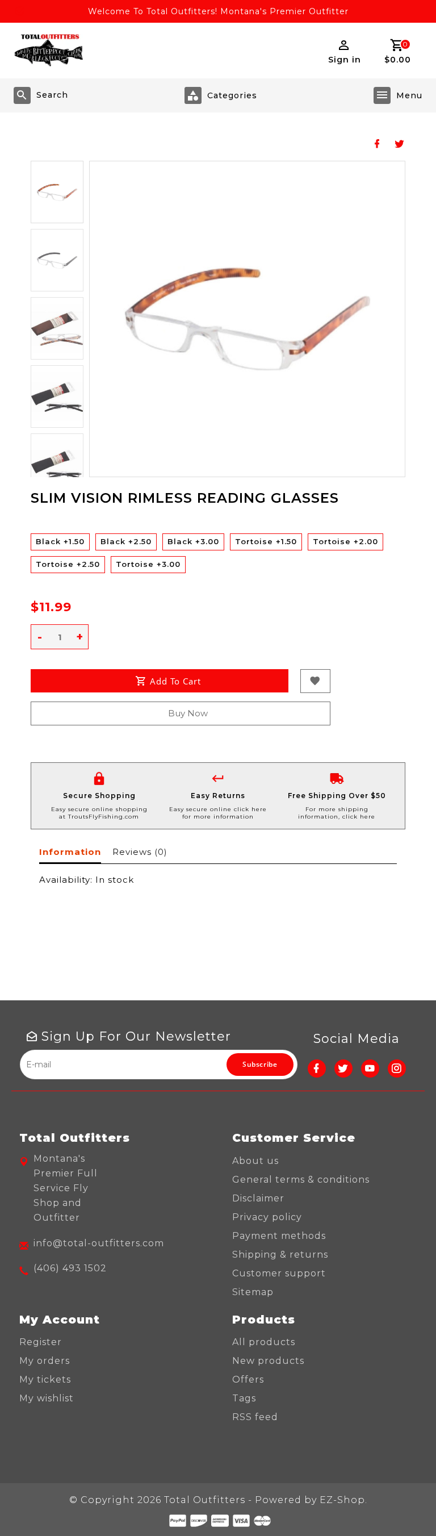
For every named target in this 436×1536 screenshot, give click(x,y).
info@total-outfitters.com (98, 1243)
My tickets (45, 1379)
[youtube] (370, 1068)
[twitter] (343, 1068)
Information (70, 851)
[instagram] (397, 1068)
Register (40, 1342)
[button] (57, 192)
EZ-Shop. (343, 1500)
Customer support (279, 1273)
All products (263, 1342)
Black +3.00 (193, 541)
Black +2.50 (126, 541)
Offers (248, 1379)
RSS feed (255, 1417)
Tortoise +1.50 (266, 541)
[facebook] (317, 1068)
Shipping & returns (280, 1254)
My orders (44, 1360)
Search (52, 95)
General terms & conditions (301, 1179)
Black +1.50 (60, 541)
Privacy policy (267, 1217)
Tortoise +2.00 (345, 541)
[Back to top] (402, 1502)
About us (255, 1160)
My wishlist (46, 1398)
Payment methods (279, 1235)
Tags (244, 1398)
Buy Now (188, 713)
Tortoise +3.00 (148, 564)
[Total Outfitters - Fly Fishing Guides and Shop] (48, 50)
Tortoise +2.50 (68, 564)
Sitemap (253, 1292)
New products (268, 1360)
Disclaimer (258, 1198)
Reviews (139, 851)
